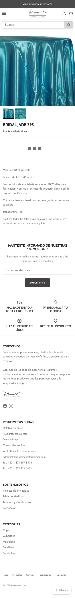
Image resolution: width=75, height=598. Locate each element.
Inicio (5, 575)
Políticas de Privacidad (16, 491)
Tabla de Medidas (13, 496)
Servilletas (8, 547)
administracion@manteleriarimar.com (24, 457)
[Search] (68, 24)
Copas (6, 530)
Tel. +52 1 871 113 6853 (17, 468)
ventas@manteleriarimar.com (19, 451)
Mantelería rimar (17, 131)
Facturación (9, 508)
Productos (17, 575)
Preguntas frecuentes (15, 434)
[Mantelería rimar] (37, 13)
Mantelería (9, 542)
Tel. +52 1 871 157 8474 (17, 463)
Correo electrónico (14, 445)
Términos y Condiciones (17, 502)
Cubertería (9, 536)
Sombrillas (9, 553)
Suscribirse (37, 282)
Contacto (30, 575)
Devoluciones (10, 439)
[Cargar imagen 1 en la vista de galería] (37, 68)
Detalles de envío (13, 428)
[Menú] (4, 13)
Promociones (45, 575)
